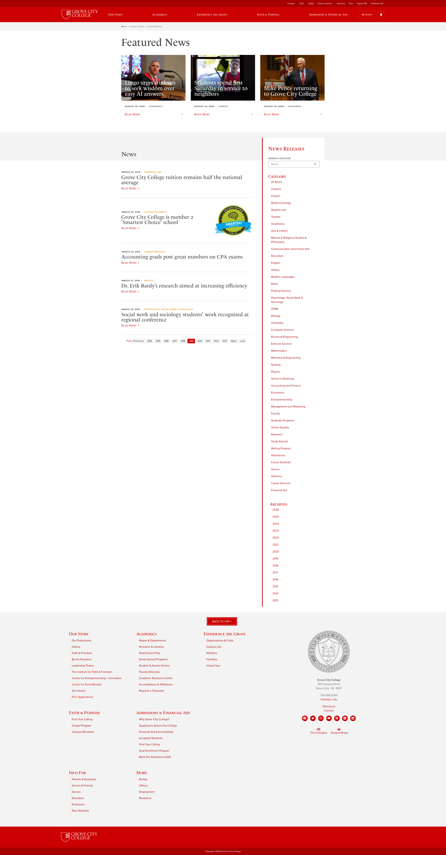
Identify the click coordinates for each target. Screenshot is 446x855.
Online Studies (280, 427)
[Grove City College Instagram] (321, 718)
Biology (275, 316)
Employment (146, 792)
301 (208, 341)
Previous (138, 341)
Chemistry (277, 323)
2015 (275, 586)
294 (149, 341)
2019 (275, 558)
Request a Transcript (151, 691)
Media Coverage (281, 203)
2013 (275, 600)
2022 (275, 537)
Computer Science (282, 330)
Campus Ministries (83, 732)
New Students (80, 810)
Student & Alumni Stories (154, 665)
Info (125, 26)
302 (216, 341)
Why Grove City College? (154, 719)
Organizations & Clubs (219, 640)
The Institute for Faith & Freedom (92, 672)
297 (174, 341)
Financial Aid (279, 490)
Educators (78, 798)
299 (191, 341)
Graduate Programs (282, 420)
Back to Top (221, 621)
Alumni (275, 469)
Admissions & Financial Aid (163, 712)
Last (242, 341)
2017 (275, 572)
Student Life (278, 210)
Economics (277, 392)
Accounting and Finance (286, 385)
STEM (274, 309)
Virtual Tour (213, 665)
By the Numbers (81, 659)
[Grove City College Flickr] (345, 718)
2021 (275, 544)
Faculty (275, 413)
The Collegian (318, 733)
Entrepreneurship (281, 399)
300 (199, 341)
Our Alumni (79, 691)
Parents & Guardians (84, 779)
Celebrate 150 (376, 3)
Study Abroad (279, 441)
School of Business (282, 378)
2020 (275, 551)
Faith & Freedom (82, 653)
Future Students (281, 462)
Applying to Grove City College (158, 725)
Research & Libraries (151, 647)
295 (158, 341)
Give (351, 3)
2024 (275, 523)
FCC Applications (82, 697)
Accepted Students (150, 738)
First (129, 341)
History (275, 270)
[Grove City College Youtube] (329, 718)
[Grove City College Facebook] (305, 718)
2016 (275, 579)
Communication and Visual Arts (290, 249)
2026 (275, 510)
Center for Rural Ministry (86, 684)
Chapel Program (81, 725)
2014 (275, 593)
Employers (78, 804)
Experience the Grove (224, 633)
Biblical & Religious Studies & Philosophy (289, 240)
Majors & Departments (152, 640)
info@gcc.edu (329, 699)
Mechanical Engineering (286, 358)
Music (274, 284)
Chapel (275, 196)
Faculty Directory (149, 672)
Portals (143, 779)
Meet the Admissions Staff (155, 757)
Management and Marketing (288, 406)
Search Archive (279, 158)
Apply (311, 3)
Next (233, 341)
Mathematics (279, 351)
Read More (129, 188)
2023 (275, 530)
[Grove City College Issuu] (337, 718)
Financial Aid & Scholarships (156, 732)
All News (276, 182)
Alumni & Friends (82, 785)
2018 (275, 565)
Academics (277, 224)
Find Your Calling (82, 719)
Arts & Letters (279, 231)
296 (166, 341)
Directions (329, 706)
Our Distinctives (81, 640)
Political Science (281, 291)
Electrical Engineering (284, 337)
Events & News (137, 26)
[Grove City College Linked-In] (353, 718)
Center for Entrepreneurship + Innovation (97, 678)
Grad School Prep (149, 653)
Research (276, 434)
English (275, 263)
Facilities (211, 659)
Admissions (278, 455)
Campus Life (213, 647)
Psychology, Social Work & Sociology (287, 300)
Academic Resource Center (155, 678)
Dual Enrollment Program (154, 750)
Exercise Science (281, 344)
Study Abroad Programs (153, 659)
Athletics (341, 3)
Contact (329, 710)
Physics (275, 371)
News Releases (155, 26)
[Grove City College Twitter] (313, 718)
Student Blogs (339, 733)
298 (182, 341)
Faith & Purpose (84, 712)
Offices (143, 785)
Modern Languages (282, 277)
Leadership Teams (83, 665)
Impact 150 (362, 3)
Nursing (275, 364)
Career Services (280, 483)
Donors (76, 792)
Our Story (79, 633)
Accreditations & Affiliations (156, 684)
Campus (276, 189)
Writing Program (281, 448)
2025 (275, 517)
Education (277, 256)
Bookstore (145, 798)
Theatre (275, 217)
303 (224, 341)
